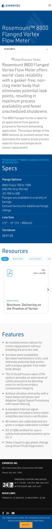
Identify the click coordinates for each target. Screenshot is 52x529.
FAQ (43, 498)
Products (7, 498)
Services (19, 498)
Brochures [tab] (18, 259)
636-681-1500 (15, 472)
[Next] (48, 289)
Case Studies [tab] (35, 259)
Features (9, 49)
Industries (32, 498)
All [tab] (5, 259)
